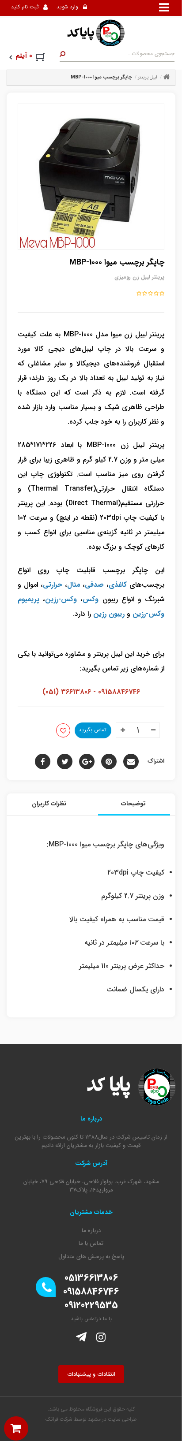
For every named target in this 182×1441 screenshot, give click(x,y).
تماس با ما (91, 1243)
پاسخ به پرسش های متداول (91, 1256)
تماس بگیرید (92, 730)
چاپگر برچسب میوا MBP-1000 (101, 77)
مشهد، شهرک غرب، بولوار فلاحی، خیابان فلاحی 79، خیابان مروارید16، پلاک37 (91, 1186)
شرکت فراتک (59, 1419)
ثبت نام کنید (25, 7)
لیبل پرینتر (147, 77)
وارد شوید (67, 7)
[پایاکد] (91, 32)
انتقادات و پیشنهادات (91, 1374)
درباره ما (91, 1230)
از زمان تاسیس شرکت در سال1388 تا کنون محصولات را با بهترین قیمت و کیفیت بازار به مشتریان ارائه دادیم (91, 1141)
